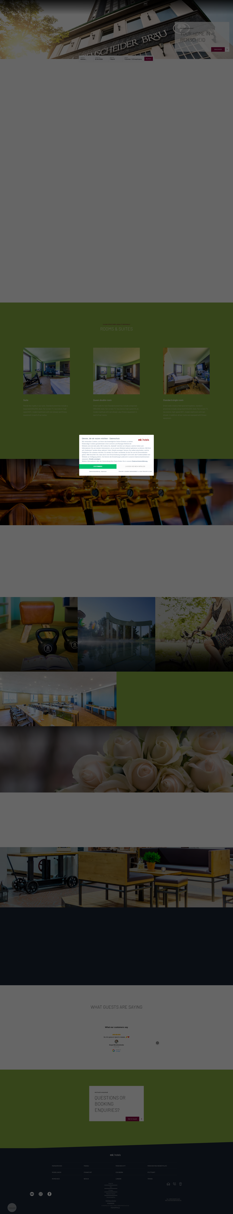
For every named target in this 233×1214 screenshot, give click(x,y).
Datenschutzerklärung (139, 461)
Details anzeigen (94, 459)
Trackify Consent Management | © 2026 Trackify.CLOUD (135, 471)
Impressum (103, 471)
